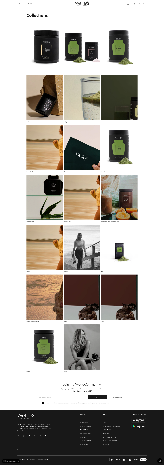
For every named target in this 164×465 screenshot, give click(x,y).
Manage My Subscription (111, 426)
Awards (83, 437)
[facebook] (18, 436)
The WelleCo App (85, 433)
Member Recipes (85, 426)
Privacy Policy (108, 444)
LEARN (30, 4)
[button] (11, 461)
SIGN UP (97, 397)
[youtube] (46, 436)
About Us (83, 419)
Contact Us (107, 419)
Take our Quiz (85, 422)
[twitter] (34, 436)
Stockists (106, 433)
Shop (20, 4)
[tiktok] (29, 436)
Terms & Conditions (110, 441)
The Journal (84, 430)
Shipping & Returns (109, 437)
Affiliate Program (86, 441)
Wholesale (107, 430)
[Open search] (134, 4)
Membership (84, 444)
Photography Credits (43, 459)
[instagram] (23, 436)
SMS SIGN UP (117, 397)
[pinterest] (40, 436)
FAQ (104, 422)
